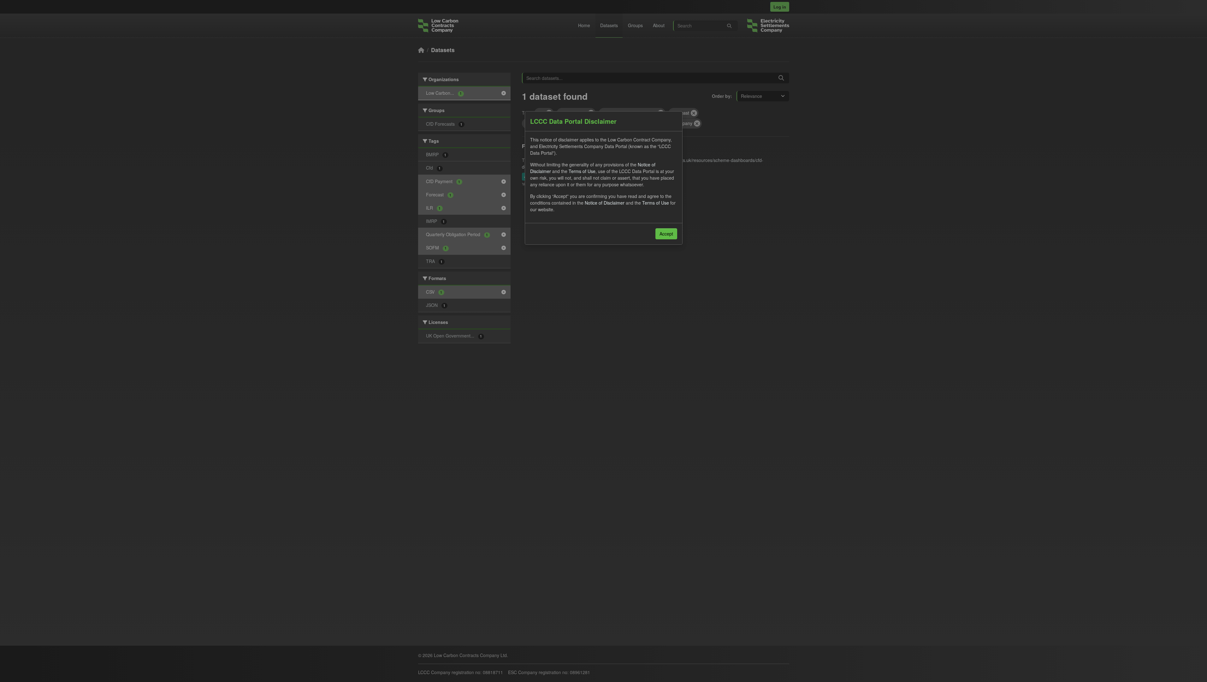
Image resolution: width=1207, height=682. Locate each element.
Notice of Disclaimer (604, 203)
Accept (666, 233)
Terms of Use (582, 171)
